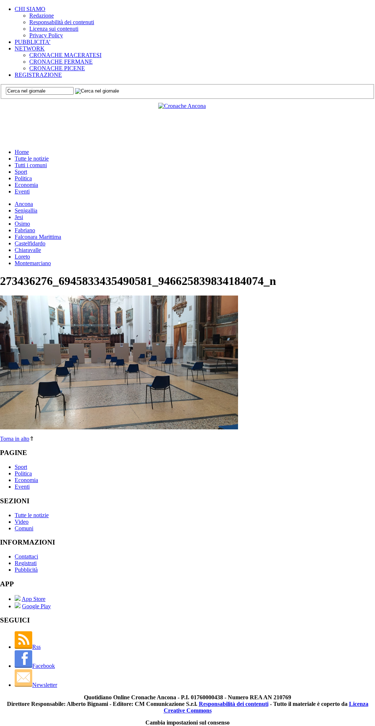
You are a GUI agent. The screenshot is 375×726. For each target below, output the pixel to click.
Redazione (41, 15)
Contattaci (26, 556)
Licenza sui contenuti (53, 29)
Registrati (26, 563)
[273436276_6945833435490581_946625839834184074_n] (119, 427)
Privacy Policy (46, 35)
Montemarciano (33, 263)
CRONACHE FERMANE (61, 62)
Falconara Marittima (38, 237)
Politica (23, 178)
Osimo (22, 224)
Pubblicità (26, 570)
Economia (26, 185)
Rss (36, 647)
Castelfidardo (30, 243)
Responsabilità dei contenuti (61, 22)
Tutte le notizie (32, 158)
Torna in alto (14, 439)
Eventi (22, 191)
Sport (21, 172)
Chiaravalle (28, 250)
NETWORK (30, 48)
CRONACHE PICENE (57, 68)
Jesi (19, 217)
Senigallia (26, 210)
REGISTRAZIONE (38, 75)
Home (22, 152)
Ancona (24, 204)
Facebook (43, 666)
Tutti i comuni (31, 165)
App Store (33, 599)
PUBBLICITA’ (33, 42)
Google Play (36, 606)
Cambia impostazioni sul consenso (187, 722)
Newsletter (44, 685)
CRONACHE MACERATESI (65, 55)
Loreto (22, 256)
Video (22, 522)
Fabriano (25, 230)
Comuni (24, 528)
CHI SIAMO (30, 9)
